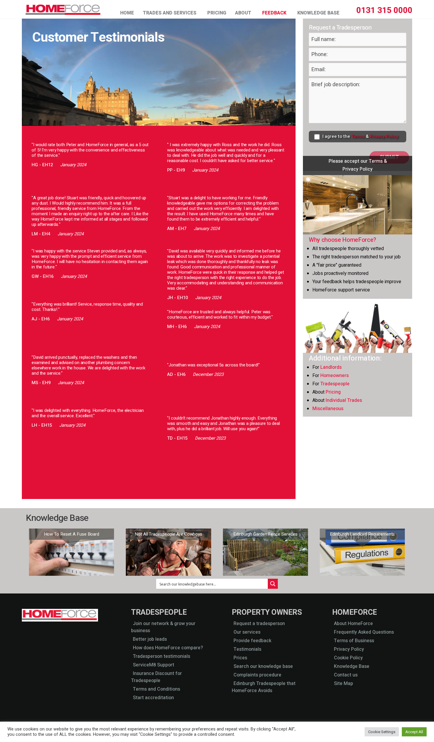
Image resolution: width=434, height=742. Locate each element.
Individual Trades (344, 400)
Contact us (346, 675)
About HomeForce (353, 623)
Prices (240, 657)
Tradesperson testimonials (161, 656)
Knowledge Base (318, 12)
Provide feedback (252, 640)
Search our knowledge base (263, 666)
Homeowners (334, 375)
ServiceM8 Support (153, 664)
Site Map (343, 683)
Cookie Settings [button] (381, 732)
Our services (247, 632)
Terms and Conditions (156, 689)
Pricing (216, 12)
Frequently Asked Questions (364, 632)
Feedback (274, 12)
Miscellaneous (327, 408)
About (243, 12)
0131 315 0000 (384, 10)
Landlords (331, 367)
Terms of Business (354, 640)
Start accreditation (153, 697)
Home (127, 12)
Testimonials (247, 649)
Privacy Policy (384, 136)
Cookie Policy (348, 657)
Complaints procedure (257, 675)
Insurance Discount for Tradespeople (156, 677)
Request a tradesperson (259, 623)
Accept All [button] (414, 732)
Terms (358, 136)
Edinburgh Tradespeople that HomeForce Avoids (264, 687)
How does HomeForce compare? (168, 647)
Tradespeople (335, 383)
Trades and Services (169, 12)
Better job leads (150, 639)
